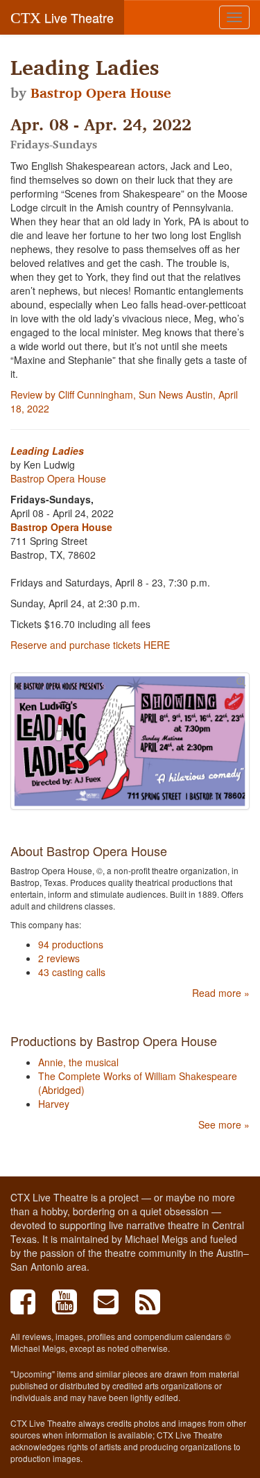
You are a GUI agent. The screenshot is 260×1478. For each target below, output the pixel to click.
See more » (224, 1124)
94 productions (70, 944)
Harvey (53, 1104)
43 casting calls (71, 972)
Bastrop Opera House (101, 93)
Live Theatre (62, 17)
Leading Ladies (47, 451)
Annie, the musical (78, 1062)
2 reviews (59, 958)
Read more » (221, 993)
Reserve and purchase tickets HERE (90, 645)
